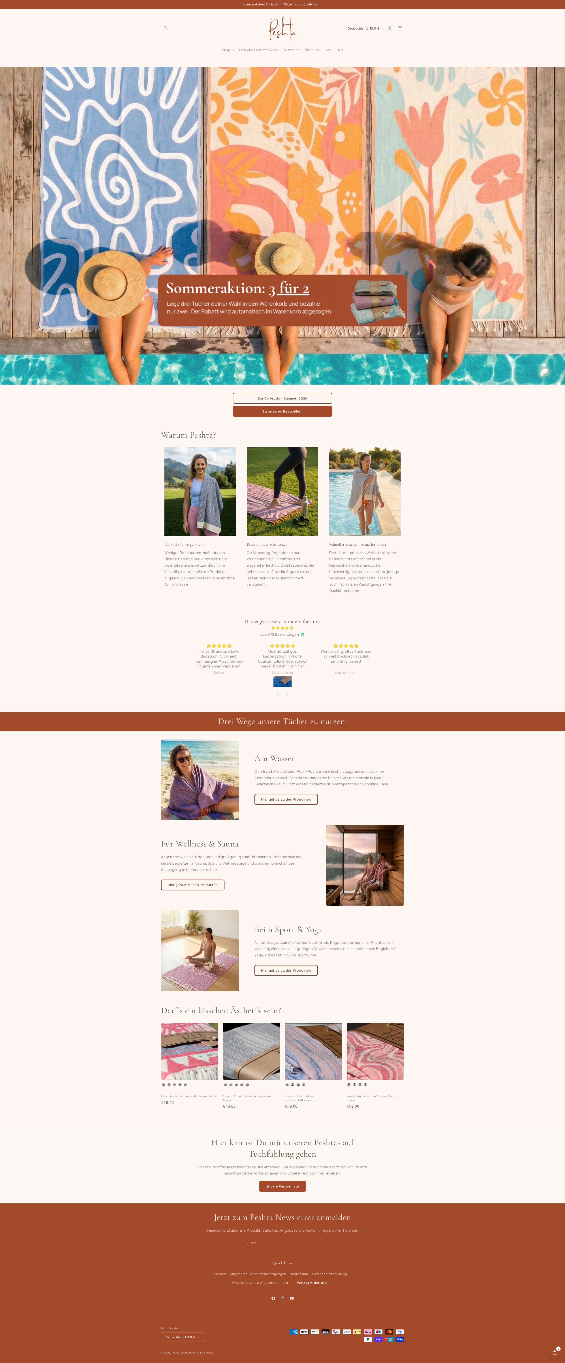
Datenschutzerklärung (329, 1274)
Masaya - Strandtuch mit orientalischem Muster (247, 1098)
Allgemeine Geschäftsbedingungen (258, 1274)
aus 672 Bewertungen (280, 634)
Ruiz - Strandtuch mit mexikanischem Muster (189, 1096)
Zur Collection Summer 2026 (282, 398)
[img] (282, 628)
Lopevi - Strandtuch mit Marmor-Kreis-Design (371, 1098)
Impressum (299, 1274)
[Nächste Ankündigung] (402, 4)
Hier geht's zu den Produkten (286, 799)
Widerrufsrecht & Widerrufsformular (260, 1282)
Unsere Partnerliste (282, 1186)
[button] (166, 28)
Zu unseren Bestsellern (282, 411)
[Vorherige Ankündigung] (163, 4)
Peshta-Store (180, 1352)
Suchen (220, 1274)
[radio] (163, 1084)
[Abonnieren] (317, 1243)
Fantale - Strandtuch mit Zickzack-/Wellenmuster (300, 1098)
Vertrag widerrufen (313, 1282)
